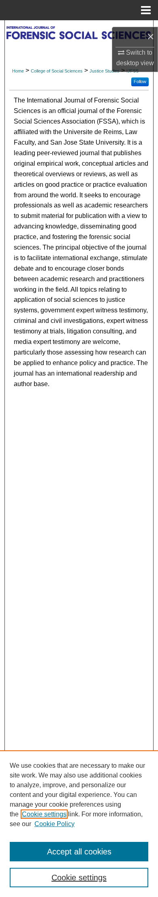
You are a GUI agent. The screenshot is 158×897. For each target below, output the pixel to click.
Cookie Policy (54, 823)
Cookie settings (44, 814)
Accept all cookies (79, 851)
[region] (79, 823)
